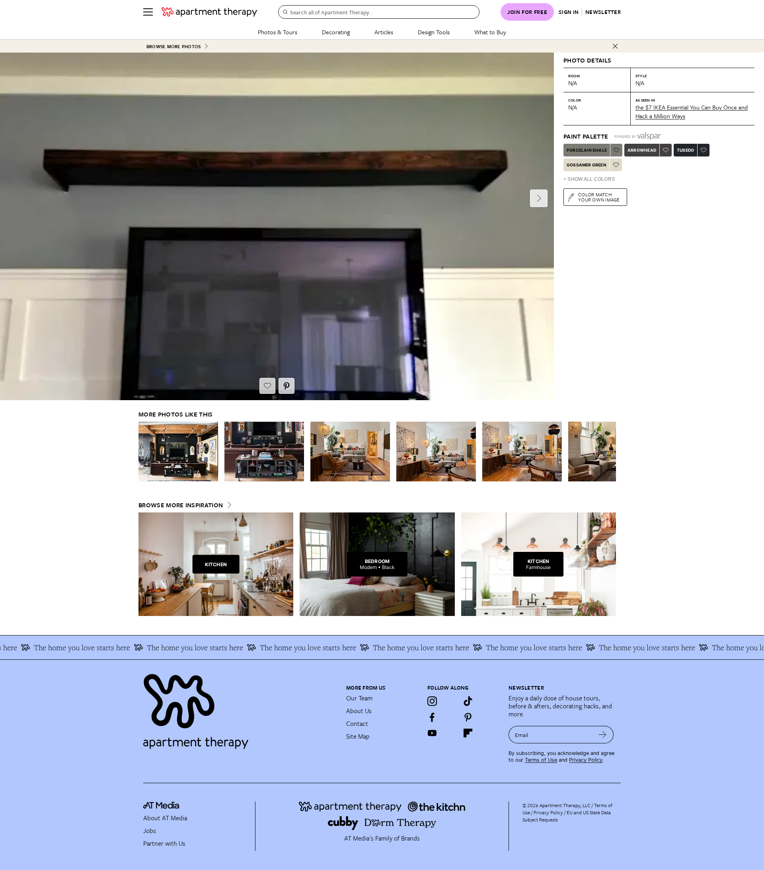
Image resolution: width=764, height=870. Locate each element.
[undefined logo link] (209, 12)
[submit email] (603, 734)
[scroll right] (609, 452)
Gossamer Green (586, 164)
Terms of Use (541, 760)
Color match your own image (599, 197)
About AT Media (165, 818)
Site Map (358, 736)
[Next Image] (539, 198)
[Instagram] (432, 701)
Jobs (149, 830)
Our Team (359, 698)
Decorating (336, 31)
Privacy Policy (585, 760)
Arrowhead (642, 150)
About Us (359, 711)
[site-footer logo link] (161, 806)
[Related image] (178, 451)
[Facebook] (432, 717)
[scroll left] (144, 452)
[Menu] (148, 12)
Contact (357, 723)
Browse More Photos (173, 46)
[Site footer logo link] (240, 708)
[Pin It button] (286, 386)
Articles (383, 31)
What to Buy (490, 31)
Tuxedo (685, 150)
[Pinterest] (468, 717)
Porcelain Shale (587, 150)
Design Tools (434, 31)
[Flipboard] (468, 733)
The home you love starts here (173, 647)
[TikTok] (468, 701)
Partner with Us (164, 843)
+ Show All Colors (589, 179)
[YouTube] (432, 733)
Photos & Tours (277, 31)
